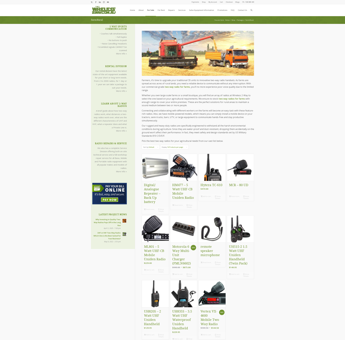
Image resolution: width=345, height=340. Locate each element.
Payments (195, 2)
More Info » (121, 53)
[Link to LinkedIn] (100, 2)
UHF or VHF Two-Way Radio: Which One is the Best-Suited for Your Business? (107, 236)
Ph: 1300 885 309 (248, 2)
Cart (221, 2)
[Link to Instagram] (104, 2)
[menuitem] (195, 2)
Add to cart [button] (206, 196)
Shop (204, 2)
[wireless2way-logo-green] (104, 10)
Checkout (229, 2)
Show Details (161, 210)
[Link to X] (92, 2)
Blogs (237, 2)
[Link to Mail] (108, 2)
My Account (212, 2)
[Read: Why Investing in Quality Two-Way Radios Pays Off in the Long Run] (124, 220)
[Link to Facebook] (96, 2)
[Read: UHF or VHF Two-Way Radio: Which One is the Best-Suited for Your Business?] (124, 234)
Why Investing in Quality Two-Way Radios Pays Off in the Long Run (107, 222)
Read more (150, 209)
